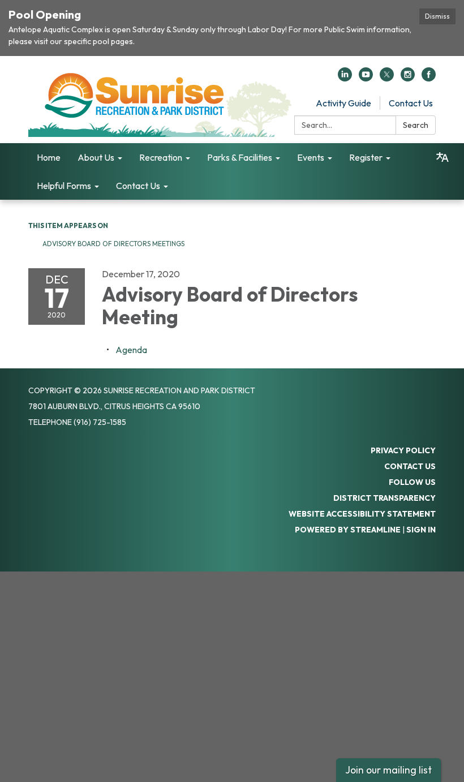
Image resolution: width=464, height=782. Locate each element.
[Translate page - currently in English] (442, 157)
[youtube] (366, 78)
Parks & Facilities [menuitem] (239, 157)
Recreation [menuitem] (160, 157)
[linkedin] (345, 78)
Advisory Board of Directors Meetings (113, 243)
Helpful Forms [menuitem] (64, 185)
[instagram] (408, 78)
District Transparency (384, 498)
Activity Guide (343, 103)
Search (415, 125)
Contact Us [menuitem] (138, 185)
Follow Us (412, 482)
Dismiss (437, 16)
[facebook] (429, 78)
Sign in (421, 530)
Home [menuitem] (49, 157)
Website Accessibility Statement (362, 514)
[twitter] (387, 78)
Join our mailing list (388, 769)
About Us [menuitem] (96, 157)
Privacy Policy (403, 450)
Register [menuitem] (366, 157)
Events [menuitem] (310, 157)
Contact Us (411, 103)
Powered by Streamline (348, 530)
